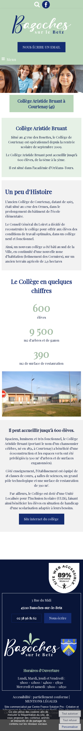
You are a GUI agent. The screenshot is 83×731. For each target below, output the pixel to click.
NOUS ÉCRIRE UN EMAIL (41, 47)
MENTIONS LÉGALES (41, 701)
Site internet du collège (41, 519)
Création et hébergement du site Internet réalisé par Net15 (41, 708)
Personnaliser (70, 726)
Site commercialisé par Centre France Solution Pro (34, 706)
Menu (11, 59)
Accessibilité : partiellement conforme (40, 697)
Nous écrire (57, 618)
